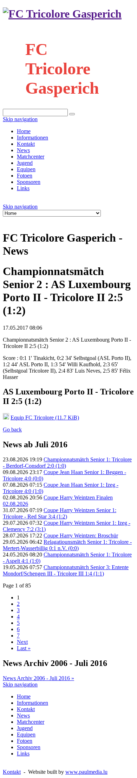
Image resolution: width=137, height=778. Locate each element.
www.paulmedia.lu (86, 772)
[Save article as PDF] (12, 220)
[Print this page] (5, 220)
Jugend (25, 163)
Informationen (32, 138)
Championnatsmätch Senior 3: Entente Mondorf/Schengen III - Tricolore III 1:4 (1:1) (66, 570)
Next (22, 642)
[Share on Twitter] (27, 220)
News (23, 150)
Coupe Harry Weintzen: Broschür (81, 536)
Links (23, 188)
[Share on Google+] (34, 220)
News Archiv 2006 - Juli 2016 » (38, 678)
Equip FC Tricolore (45, 418)
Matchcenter (30, 157)
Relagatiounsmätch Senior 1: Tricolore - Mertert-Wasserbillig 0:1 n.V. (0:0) (67, 545)
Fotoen (24, 176)
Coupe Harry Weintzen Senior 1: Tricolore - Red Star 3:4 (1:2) (59, 513)
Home (24, 131)
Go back (12, 429)
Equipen (26, 169)
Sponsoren (28, 182)
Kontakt (26, 144)
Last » (24, 648)
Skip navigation (20, 119)
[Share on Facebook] (19, 220)
